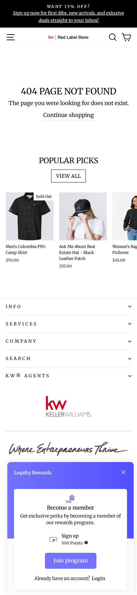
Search (19, 358)
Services (22, 324)
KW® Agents (28, 376)
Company (21, 341)
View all (68, 176)
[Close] (123, 472)
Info (14, 306)
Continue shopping (68, 115)
